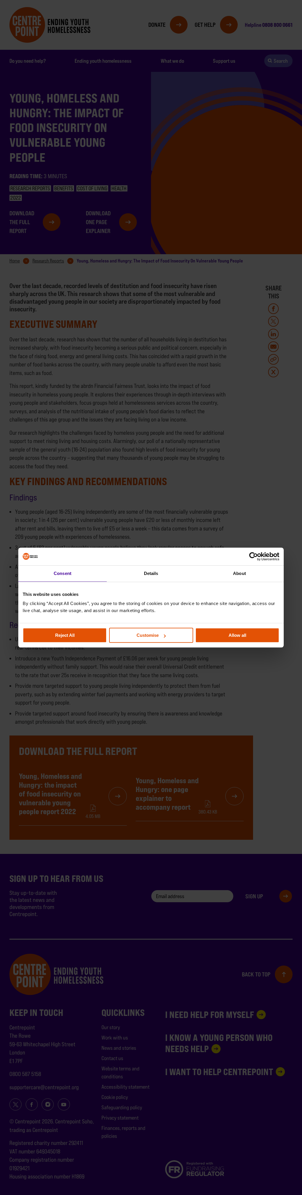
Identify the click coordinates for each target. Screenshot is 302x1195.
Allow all (237, 635)
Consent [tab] (62, 573)
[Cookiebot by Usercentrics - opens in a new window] (253, 556)
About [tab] (239, 573)
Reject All (65, 635)
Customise (148, 635)
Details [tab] (151, 573)
